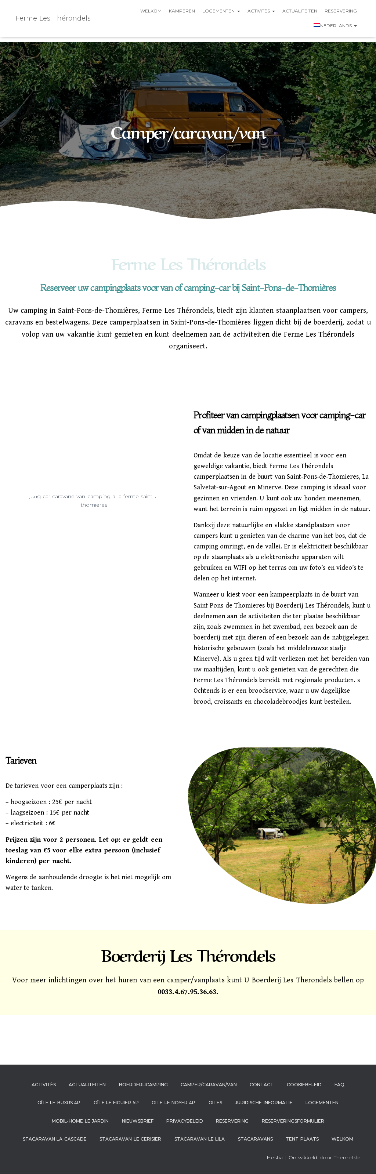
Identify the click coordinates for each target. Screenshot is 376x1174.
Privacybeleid (184, 1121)
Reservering (341, 11)
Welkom (151, 11)
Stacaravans (255, 1139)
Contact (262, 1084)
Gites (215, 1102)
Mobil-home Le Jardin (80, 1121)
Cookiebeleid (304, 1084)
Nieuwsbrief (137, 1121)
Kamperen (182, 11)
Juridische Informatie (263, 1102)
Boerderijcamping (143, 1084)
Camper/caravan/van (209, 1084)
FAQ (339, 1084)
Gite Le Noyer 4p (173, 1102)
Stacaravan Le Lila (199, 1139)
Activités (259, 11)
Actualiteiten (299, 11)
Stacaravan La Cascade (55, 1139)
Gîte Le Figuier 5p (116, 1102)
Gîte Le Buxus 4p (58, 1102)
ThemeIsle (347, 1157)
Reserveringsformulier (293, 1121)
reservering (232, 1121)
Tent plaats (302, 1139)
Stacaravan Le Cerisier (130, 1139)
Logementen (219, 11)
